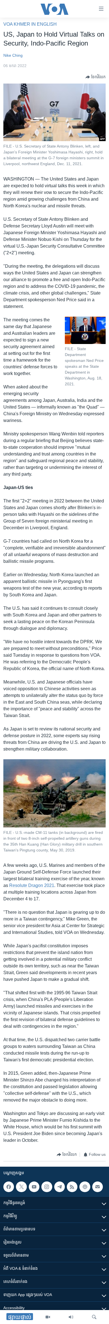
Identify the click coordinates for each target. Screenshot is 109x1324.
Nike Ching (13, 55)
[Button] (96, 77)
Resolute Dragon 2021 (31, 885)
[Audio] (71, 1317)
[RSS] (72, 1186)
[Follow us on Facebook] (8, 1186)
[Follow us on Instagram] (46, 1186)
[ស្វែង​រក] (94, 1317)
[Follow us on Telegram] (59, 1186)
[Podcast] (84, 1186)
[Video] (47, 1317)
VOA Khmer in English (30, 24)
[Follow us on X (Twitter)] (21, 1186)
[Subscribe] (97, 1186)
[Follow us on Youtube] (34, 1186)
